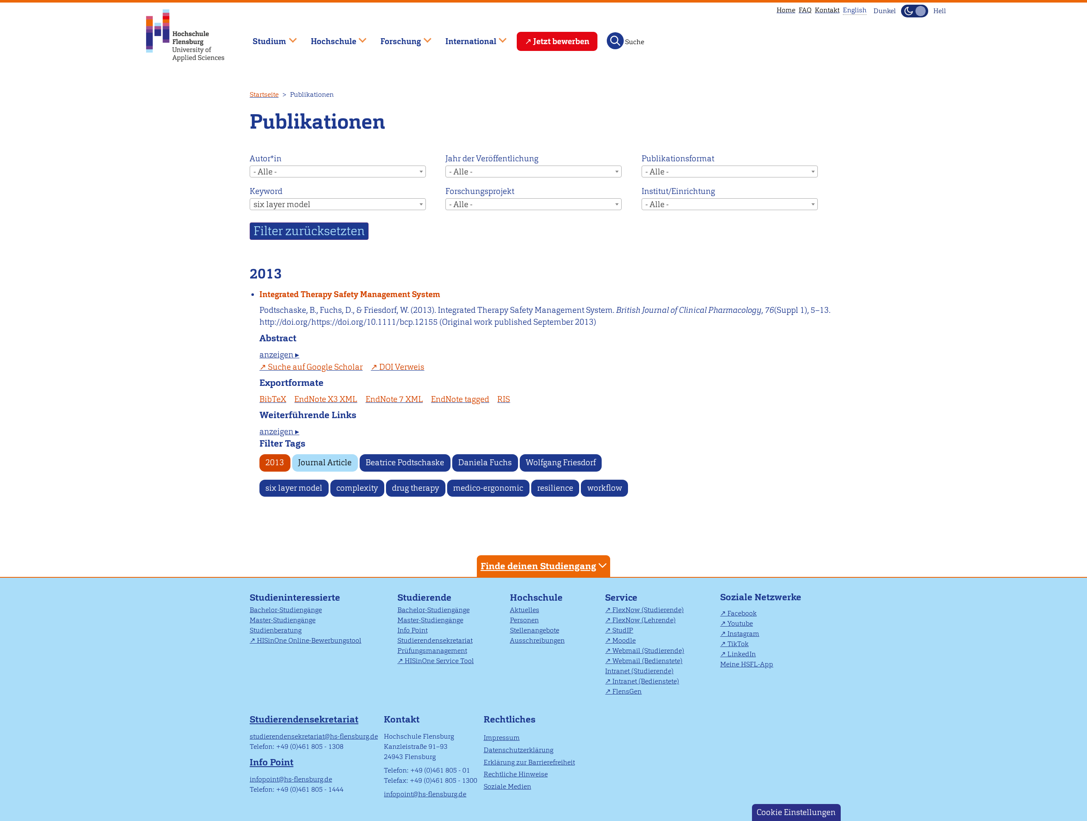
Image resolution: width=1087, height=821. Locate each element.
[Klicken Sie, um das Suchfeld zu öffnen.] (615, 40)
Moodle (624, 640)
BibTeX (272, 399)
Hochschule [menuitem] (327, 37)
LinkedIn (741, 653)
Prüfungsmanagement (432, 650)
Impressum (502, 737)
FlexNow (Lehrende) (644, 620)
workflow (604, 488)
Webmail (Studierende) (648, 650)
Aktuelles (524, 609)
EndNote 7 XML (394, 399)
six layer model (293, 488)
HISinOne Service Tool (439, 660)
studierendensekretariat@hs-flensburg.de (314, 736)
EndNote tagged (460, 399)
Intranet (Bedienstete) (645, 681)
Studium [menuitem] (263, 37)
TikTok (738, 643)
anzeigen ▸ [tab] (279, 354)
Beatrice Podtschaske (405, 462)
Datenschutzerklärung (518, 749)
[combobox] (338, 171)
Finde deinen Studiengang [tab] (538, 566)
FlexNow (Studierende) (648, 609)
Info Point (412, 630)
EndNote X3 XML (325, 399)
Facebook (742, 613)
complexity (357, 488)
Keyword (266, 191)
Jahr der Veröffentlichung (491, 158)
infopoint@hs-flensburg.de (291, 779)
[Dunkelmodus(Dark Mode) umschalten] (914, 11)
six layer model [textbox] (281, 204)
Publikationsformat (678, 158)
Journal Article (325, 462)
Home (786, 10)
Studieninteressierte (295, 597)
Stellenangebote (534, 630)
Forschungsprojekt (479, 191)
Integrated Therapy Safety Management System (349, 294)
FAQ (805, 10)
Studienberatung (275, 630)
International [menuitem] (464, 37)
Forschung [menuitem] (395, 37)
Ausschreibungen (537, 640)
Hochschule (536, 597)
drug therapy (415, 488)
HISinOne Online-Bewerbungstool (309, 640)
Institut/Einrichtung (678, 191)
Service (621, 597)
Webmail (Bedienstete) (647, 660)
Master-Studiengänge (282, 620)
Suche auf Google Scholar (315, 367)
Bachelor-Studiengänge (286, 609)
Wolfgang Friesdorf (561, 462)
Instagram (743, 633)
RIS (503, 399)
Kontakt (827, 10)
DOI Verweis (401, 367)
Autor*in (266, 158)
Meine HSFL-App (746, 664)
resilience (555, 488)
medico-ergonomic (488, 488)
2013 (274, 462)
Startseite (264, 94)
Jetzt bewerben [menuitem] (561, 41)
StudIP (622, 630)
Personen (524, 620)
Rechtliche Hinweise (516, 774)
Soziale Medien (507, 786)
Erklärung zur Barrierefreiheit (529, 762)
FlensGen (627, 691)
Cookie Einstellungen (796, 812)
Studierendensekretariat (435, 640)
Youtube (740, 623)
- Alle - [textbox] (265, 171)
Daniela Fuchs (485, 462)
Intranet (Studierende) (639, 670)
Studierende (424, 597)
